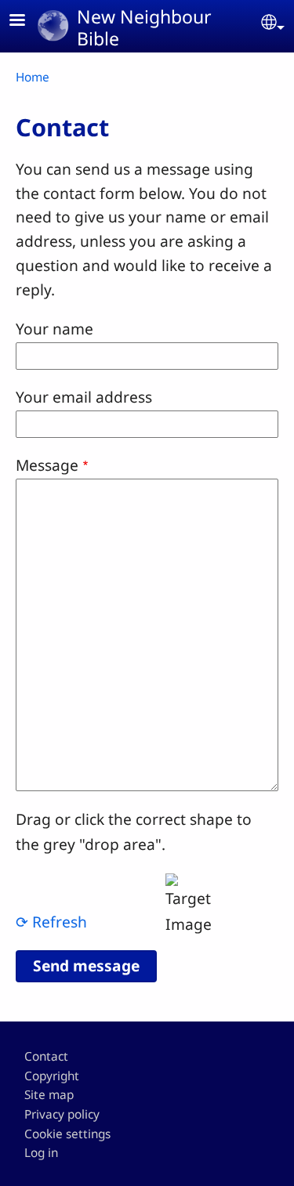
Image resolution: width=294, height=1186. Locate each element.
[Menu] (26, 21)
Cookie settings (67, 1134)
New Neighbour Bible (144, 27)
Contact (46, 1056)
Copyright (51, 1076)
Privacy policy (62, 1114)
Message (47, 464)
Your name (54, 328)
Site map (49, 1095)
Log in (41, 1152)
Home (32, 77)
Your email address (84, 396)
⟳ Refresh (51, 921)
